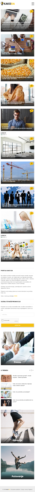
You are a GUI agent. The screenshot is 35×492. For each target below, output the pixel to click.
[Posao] (17, 348)
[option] (17, 378)
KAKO (8, 489)
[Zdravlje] (17, 426)
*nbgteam (30, 489)
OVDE (15, 296)
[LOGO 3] (3, 134)
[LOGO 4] (3, 237)
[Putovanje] (17, 462)
